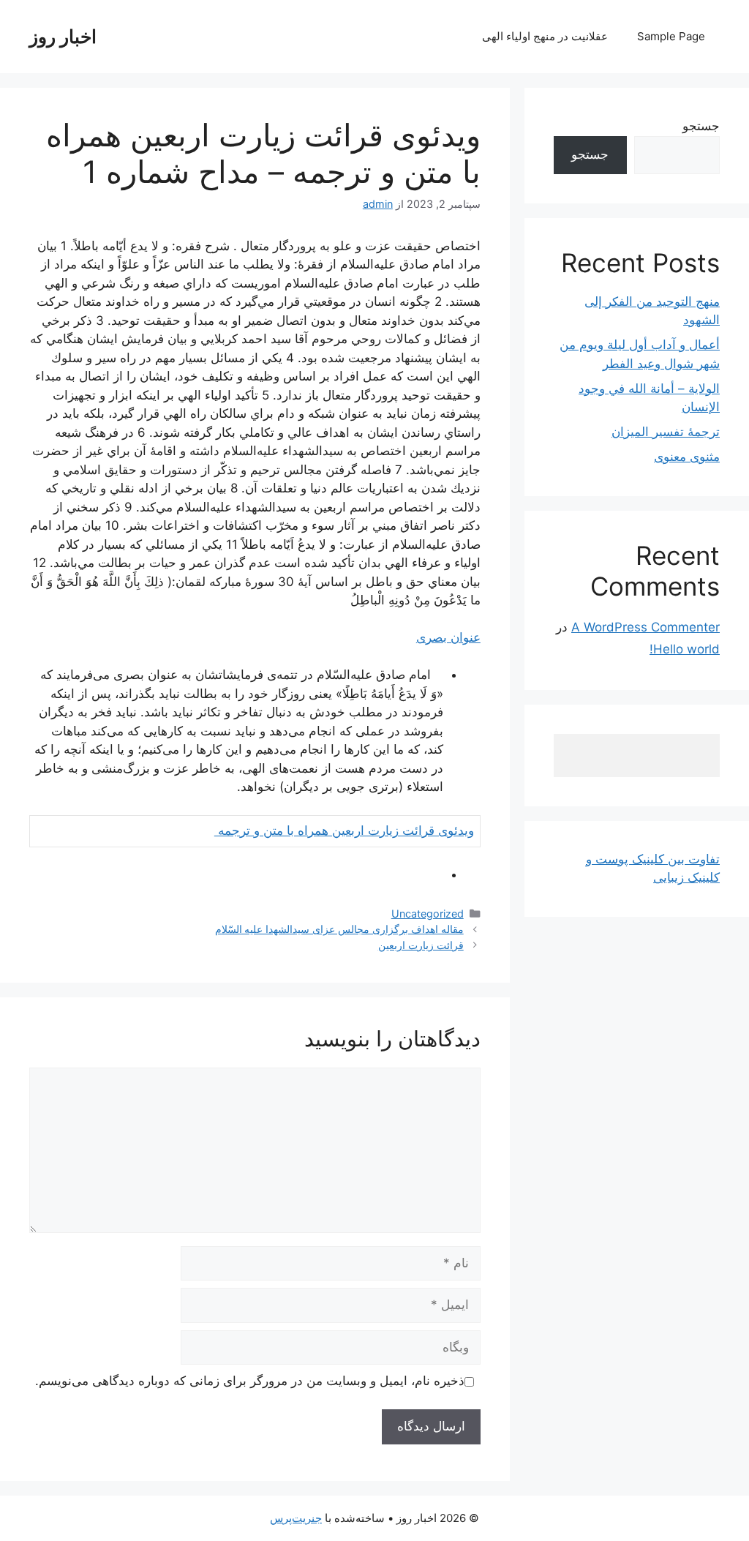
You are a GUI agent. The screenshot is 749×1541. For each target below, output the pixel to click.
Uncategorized (427, 913)
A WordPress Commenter (645, 627)
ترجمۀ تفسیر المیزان (665, 431)
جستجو (701, 126)
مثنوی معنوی (687, 456)
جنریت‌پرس (296, 1518)
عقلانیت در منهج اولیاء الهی (545, 36)
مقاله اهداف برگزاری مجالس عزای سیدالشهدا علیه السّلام (339, 929)
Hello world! (685, 649)
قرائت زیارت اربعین (421, 945)
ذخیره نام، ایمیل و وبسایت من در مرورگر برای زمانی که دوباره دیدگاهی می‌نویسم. (249, 1380)
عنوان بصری (448, 637)
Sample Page (671, 36)
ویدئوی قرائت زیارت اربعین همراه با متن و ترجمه (344, 830)
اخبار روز (63, 37)
